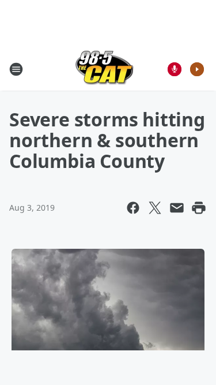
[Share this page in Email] (177, 208)
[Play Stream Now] (197, 69)
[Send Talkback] (174, 69)
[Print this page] (199, 208)
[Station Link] (104, 69)
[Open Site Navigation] (16, 69)
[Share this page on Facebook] (133, 208)
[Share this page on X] (155, 208)
